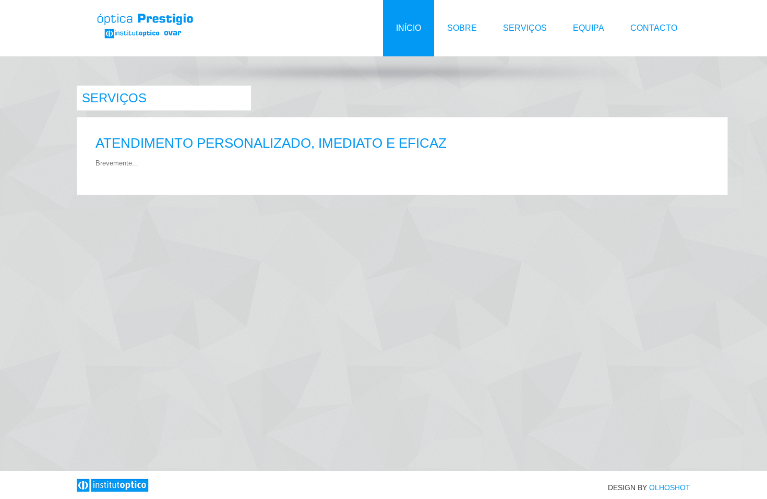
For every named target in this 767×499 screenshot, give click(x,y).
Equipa (588, 27)
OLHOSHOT (669, 487)
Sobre (462, 27)
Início (408, 27)
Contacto (653, 27)
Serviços (525, 27)
